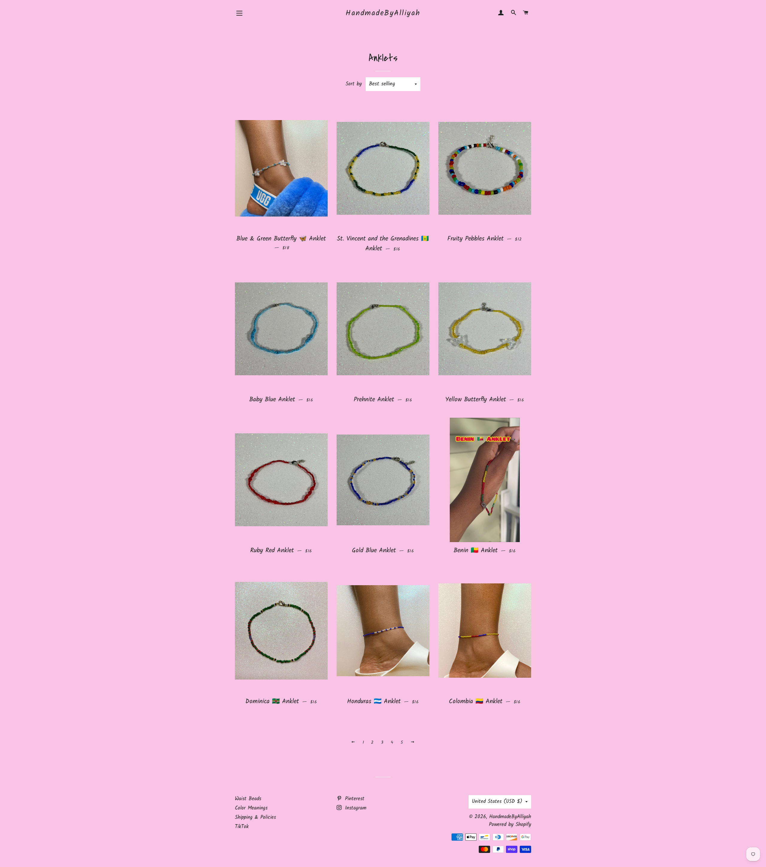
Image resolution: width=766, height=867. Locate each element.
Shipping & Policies (255, 817)
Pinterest (353, 799)
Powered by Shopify (510, 825)
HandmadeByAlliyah (383, 13)
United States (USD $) (497, 802)
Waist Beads (248, 799)
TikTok (242, 827)
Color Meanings (251, 808)
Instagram (355, 808)
